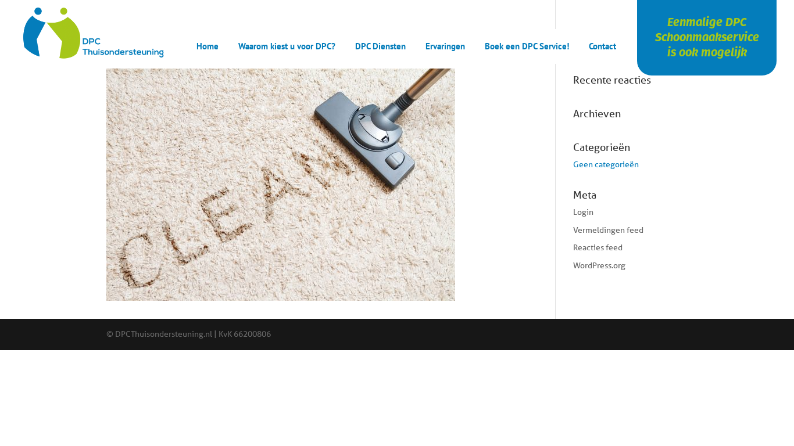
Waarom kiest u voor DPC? (286, 47)
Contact (602, 47)
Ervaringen (445, 47)
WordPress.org (599, 265)
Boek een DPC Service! (527, 47)
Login (583, 212)
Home (207, 47)
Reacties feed (598, 247)
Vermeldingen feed (608, 230)
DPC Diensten (380, 47)
